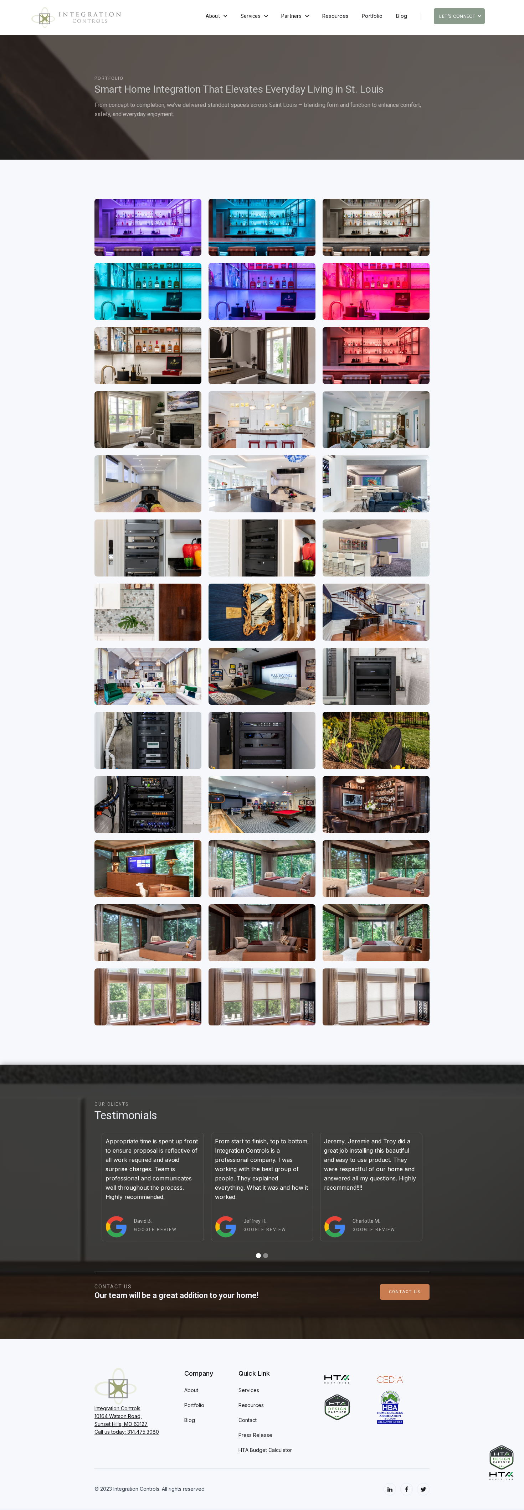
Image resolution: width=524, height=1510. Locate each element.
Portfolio (372, 16)
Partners (291, 16)
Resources (335, 16)
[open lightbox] (147, 227)
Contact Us (405, 1291)
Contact (247, 1420)
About (213, 16)
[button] (216, 16)
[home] (114, 17)
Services (251, 16)
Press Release (255, 1435)
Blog (401, 16)
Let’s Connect (457, 16)
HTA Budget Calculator (265, 1450)
